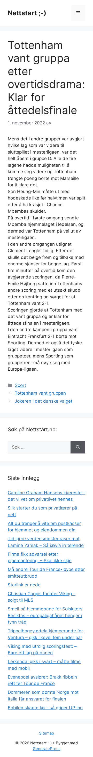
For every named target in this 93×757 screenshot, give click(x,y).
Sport (20, 385)
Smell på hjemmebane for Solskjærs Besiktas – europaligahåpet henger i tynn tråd (45, 615)
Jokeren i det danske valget (43, 401)
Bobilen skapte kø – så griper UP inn (45, 707)
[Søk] (78, 447)
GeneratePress (46, 748)
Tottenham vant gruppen (40, 393)
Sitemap (46, 733)
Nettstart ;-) (27, 13)
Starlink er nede (24, 584)
